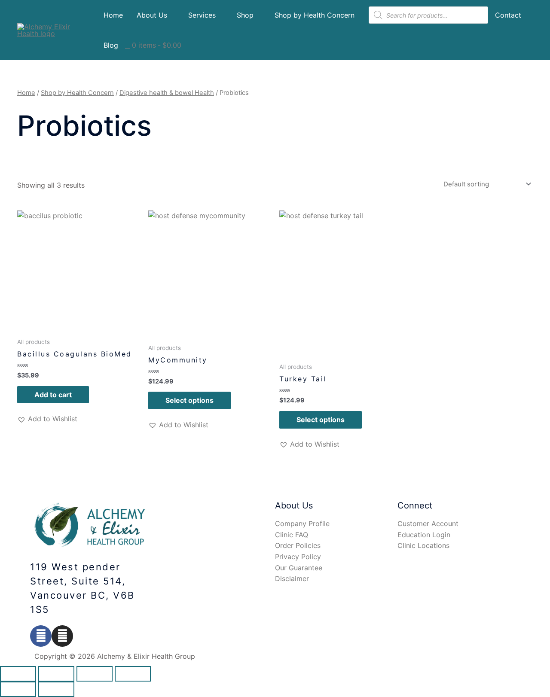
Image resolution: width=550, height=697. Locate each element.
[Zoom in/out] (133, 674)
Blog (111, 45)
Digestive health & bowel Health (166, 93)
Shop (245, 15)
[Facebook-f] (41, 636)
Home (113, 15)
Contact (508, 15)
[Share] (56, 674)
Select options (189, 400)
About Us (152, 15)
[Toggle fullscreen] (94, 674)
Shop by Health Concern (314, 15)
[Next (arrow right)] (56, 689)
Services (202, 15)
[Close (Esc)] (18, 674)
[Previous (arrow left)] (18, 689)
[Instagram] (62, 636)
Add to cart (53, 394)
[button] (47, 419)
